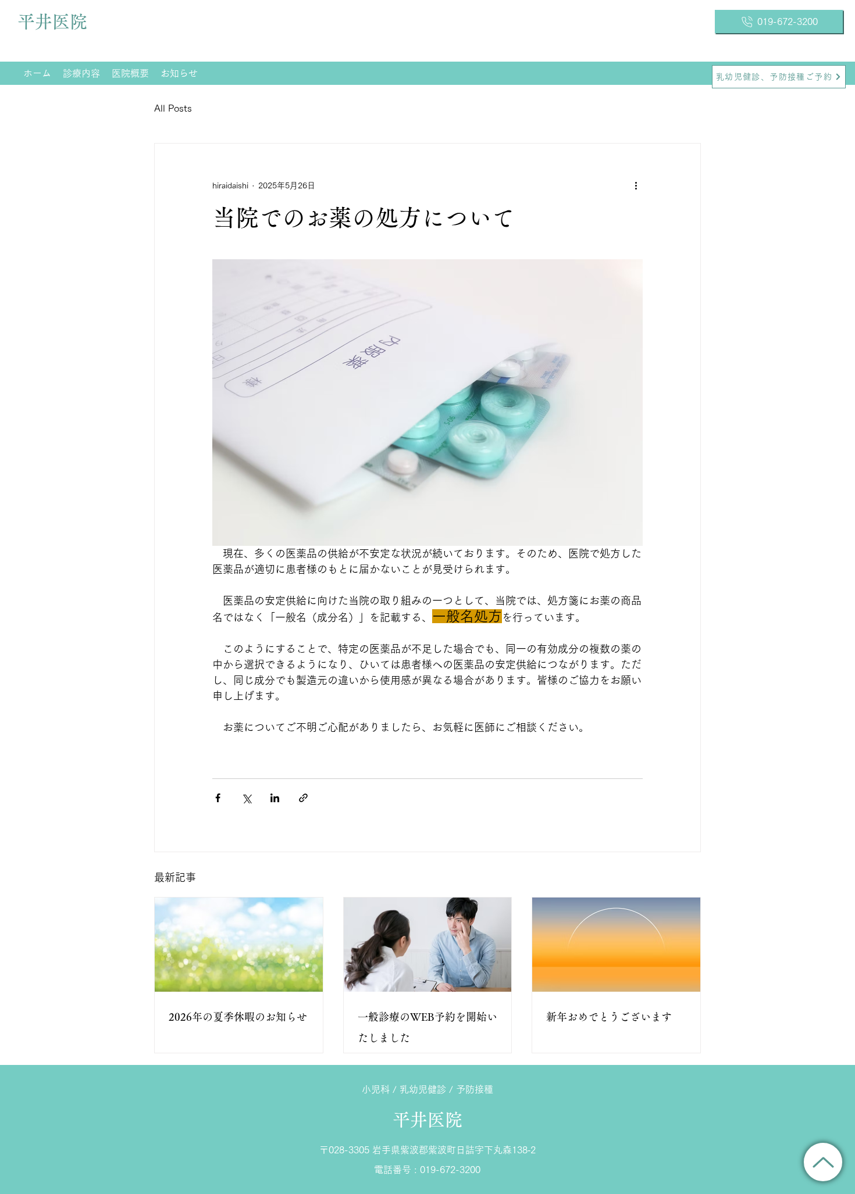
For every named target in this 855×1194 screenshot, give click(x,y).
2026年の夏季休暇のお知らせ (238, 1016)
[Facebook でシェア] (217, 797)
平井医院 (52, 21)
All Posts (173, 108)
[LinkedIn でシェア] (274, 797)
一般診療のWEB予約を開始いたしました (427, 1027)
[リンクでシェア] (303, 797)
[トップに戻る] (823, 1162)
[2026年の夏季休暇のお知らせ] (239, 945)
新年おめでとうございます (609, 1016)
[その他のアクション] (636, 185)
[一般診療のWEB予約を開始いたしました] (428, 945)
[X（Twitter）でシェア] (246, 797)
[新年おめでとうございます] (616, 945)
